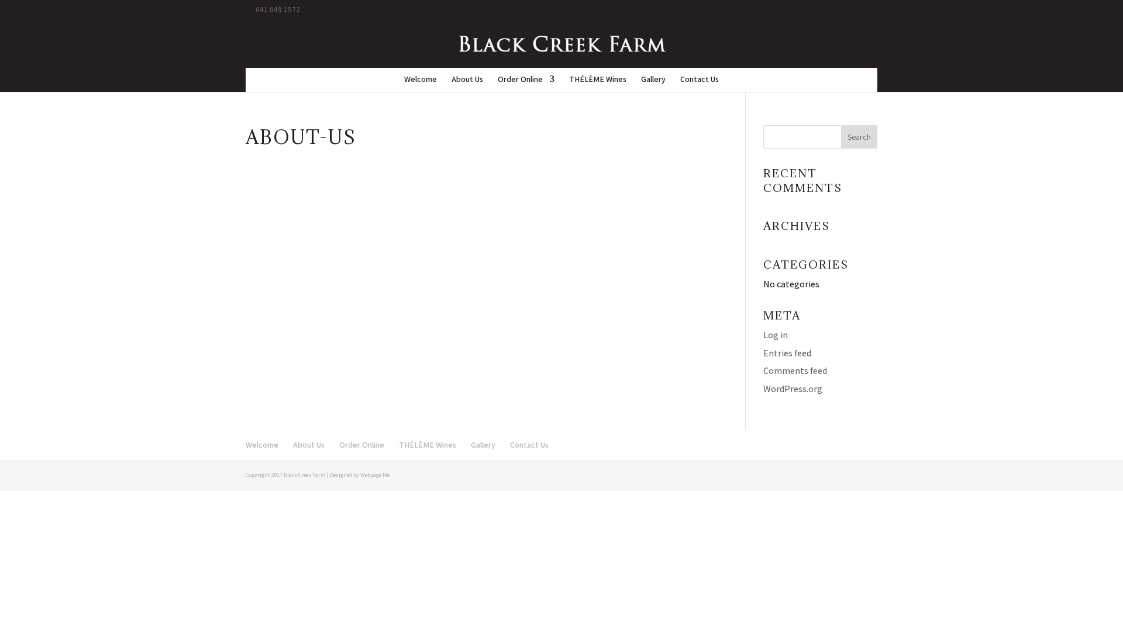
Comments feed (795, 371)
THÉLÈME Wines (597, 79)
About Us (467, 79)
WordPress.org (792, 389)
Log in (775, 335)
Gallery (653, 79)
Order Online (520, 79)
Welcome (420, 79)
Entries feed (787, 353)
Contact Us (699, 79)
